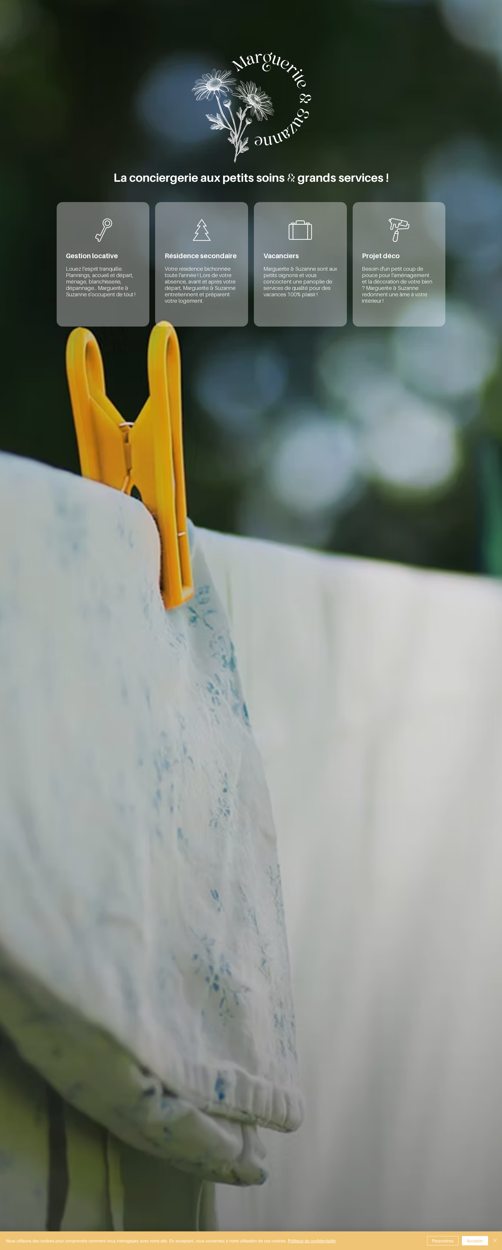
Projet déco (381, 256)
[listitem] (103, 264)
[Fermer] (495, 1240)
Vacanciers (281, 256)
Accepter (475, 1241)
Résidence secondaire (201, 256)
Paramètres (442, 1241)
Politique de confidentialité (312, 1241)
